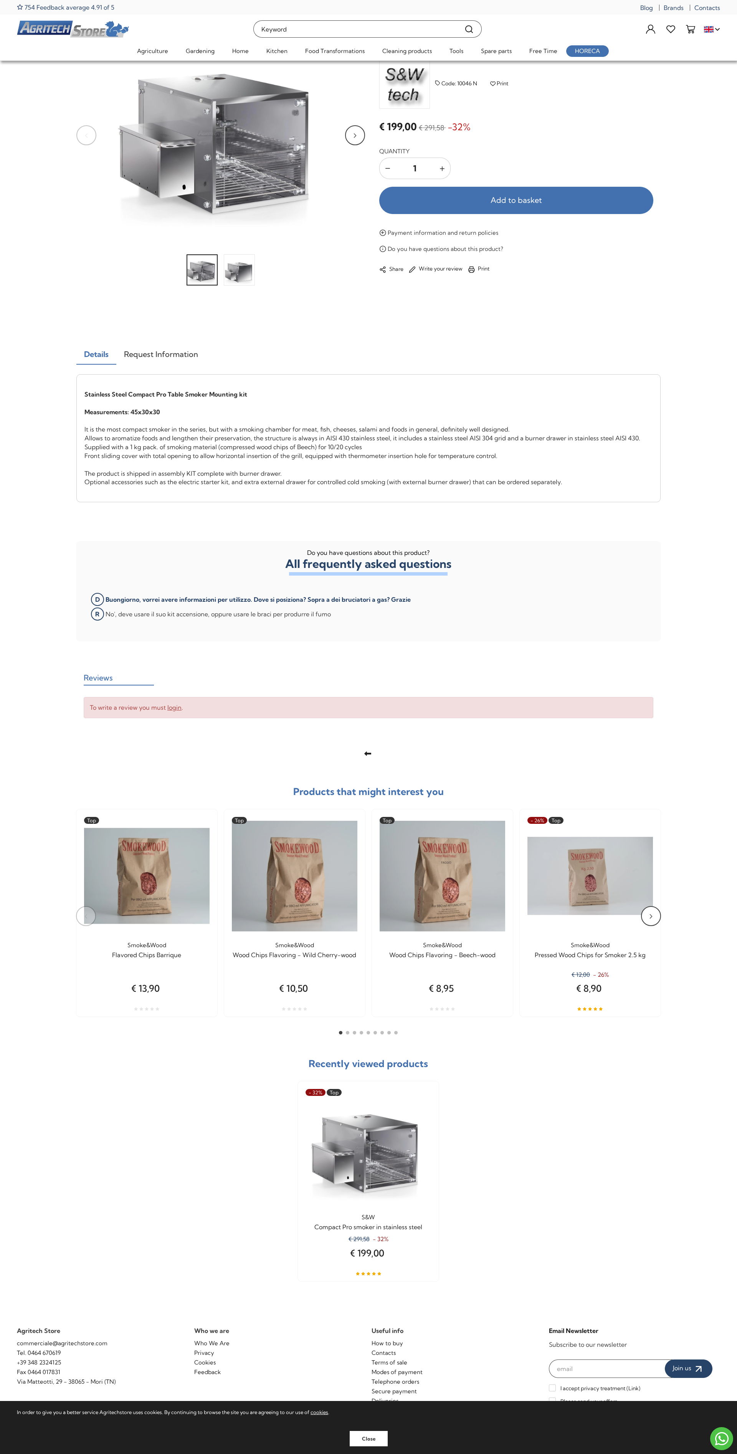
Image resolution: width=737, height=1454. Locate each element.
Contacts (707, 8)
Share (395, 269)
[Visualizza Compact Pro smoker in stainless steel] (419, 1116)
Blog (646, 8)
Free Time (543, 51)
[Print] (197, 862)
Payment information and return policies (442, 232)
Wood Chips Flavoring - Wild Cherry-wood (294, 955)
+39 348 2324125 (39, 1362)
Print (502, 83)
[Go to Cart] (690, 29)
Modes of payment (397, 1372)
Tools (456, 51)
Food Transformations (335, 51)
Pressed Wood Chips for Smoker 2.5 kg (590, 955)
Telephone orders (395, 1381)
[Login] (650, 29)
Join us (683, 1368)
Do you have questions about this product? (444, 248)
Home (240, 51)
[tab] (96, 355)
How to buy (387, 1343)
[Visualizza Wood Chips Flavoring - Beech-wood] (493, 843)
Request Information (161, 354)
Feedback (207, 1372)
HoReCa (587, 51)
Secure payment (394, 1391)
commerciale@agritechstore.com (62, 1343)
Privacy (204, 1352)
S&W (368, 1217)
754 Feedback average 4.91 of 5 (68, 7)
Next (355, 135)
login (174, 707)
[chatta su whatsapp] (721, 1438)
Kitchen (277, 51)
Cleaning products (407, 51)
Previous (86, 135)
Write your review (440, 268)
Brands (674, 8)
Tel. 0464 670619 (39, 1352)
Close (368, 1439)
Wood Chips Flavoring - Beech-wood (442, 955)
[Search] (469, 29)
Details (96, 354)
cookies (319, 1412)
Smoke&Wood (146, 945)
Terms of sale (389, 1362)
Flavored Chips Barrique (146, 955)
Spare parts (496, 51)
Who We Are (212, 1343)
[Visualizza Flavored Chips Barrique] (197, 843)
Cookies (205, 1362)
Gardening (200, 51)
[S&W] (405, 83)
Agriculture (152, 51)
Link (633, 1388)
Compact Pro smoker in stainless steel (368, 1227)
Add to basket (516, 200)
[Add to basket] (345, 843)
